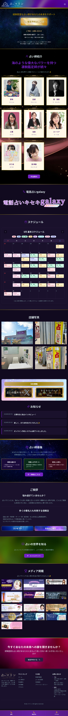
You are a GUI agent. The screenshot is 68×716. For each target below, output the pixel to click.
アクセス (20, 687)
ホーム (20, 677)
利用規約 (37, 682)
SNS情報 (20, 684)
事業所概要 (38, 677)
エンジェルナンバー (35, 556)
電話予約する (32, 659)
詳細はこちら (35, 474)
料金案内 (34, 176)
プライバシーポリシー (41, 684)
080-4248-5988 (39, 37)
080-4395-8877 (30, 34)
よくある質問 (39, 679)
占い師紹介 (21, 679)
